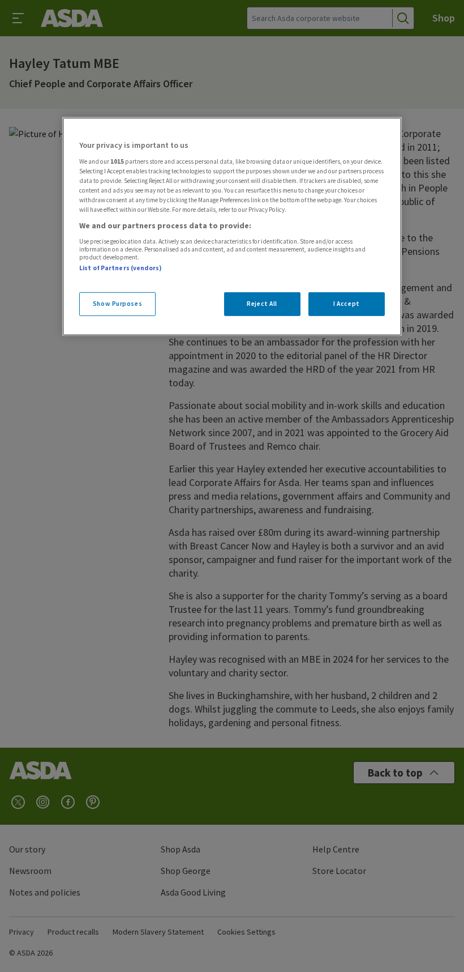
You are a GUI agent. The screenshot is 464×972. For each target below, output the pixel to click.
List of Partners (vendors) (120, 268)
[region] (232, 226)
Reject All (262, 304)
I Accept (346, 304)
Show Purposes (117, 304)
